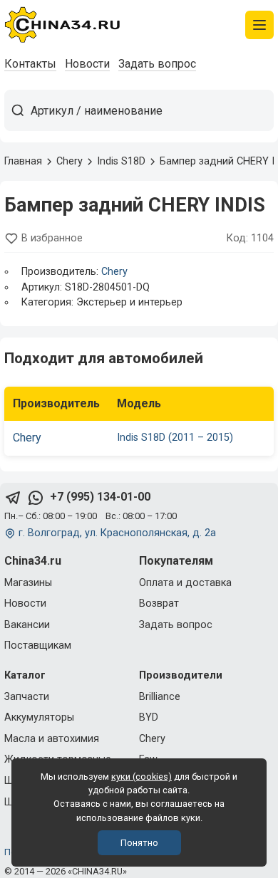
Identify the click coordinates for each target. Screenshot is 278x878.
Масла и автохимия (51, 739)
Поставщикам (37, 645)
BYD (148, 717)
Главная (23, 161)
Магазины (28, 583)
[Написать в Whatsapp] (35, 497)
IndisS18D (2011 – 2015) (175, 438)
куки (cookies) (141, 776)
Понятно (139, 842)
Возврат (159, 603)
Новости (87, 63)
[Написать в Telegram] (12, 497)
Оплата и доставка (185, 583)
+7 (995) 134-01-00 (100, 496)
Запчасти (26, 697)
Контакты (30, 63)
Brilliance (159, 697)
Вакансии (27, 625)
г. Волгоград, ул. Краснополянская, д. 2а (117, 533)
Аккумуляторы (39, 717)
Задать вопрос (157, 63)
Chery (114, 272)
